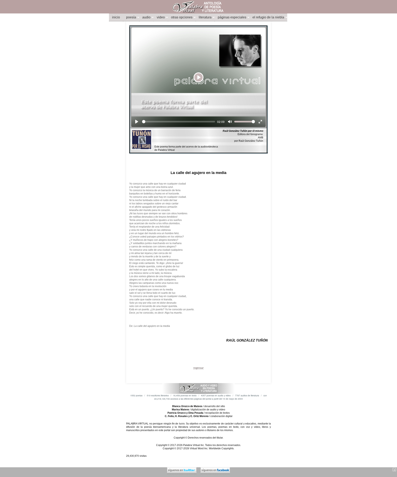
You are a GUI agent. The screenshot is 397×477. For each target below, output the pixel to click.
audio (146, 17)
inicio (116, 17)
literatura (205, 17)
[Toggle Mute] (230, 121)
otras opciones (182, 17)
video (161, 17)
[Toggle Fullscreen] (260, 121)
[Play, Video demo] (136, 121)
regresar (198, 368)
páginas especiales (232, 17)
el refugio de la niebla (268, 17)
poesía (131, 17)
